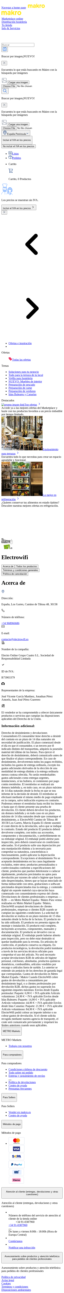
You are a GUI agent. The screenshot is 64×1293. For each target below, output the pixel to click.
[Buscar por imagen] (4, 49)
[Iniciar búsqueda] (5, 91)
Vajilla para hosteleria (21, 378)
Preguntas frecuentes (20, 1088)
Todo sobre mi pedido (21, 1072)
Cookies (6, 1283)
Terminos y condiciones (14, 1286)
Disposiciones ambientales (16, 1289)
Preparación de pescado (22, 384)
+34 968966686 (10, 623)
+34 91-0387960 (18, 1225)
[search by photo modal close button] (4, 63)
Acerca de (8, 566)
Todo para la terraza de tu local (26, 375)
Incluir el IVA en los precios (17, 208)
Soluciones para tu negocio (24, 371)
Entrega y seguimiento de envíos (27, 1075)
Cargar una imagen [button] (18, 82)
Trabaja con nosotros (20, 1046)
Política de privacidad (13, 1277)
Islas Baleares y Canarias (22, 394)
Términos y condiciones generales (20, 570)
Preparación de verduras (22, 391)
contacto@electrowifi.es (14, 639)
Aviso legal (7, 1280)
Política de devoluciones (22, 1082)
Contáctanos (15, 1241)
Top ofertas (30, 404)
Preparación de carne (20, 387)
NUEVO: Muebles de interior (25, 381)
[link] (36, 171)
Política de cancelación (15, 574)
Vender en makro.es (20, 1112)
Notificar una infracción (22, 1247)
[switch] (18, 146)
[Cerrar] (4, 212)
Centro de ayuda (18, 1085)
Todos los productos (26, 566)
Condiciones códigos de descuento (28, 1069)
